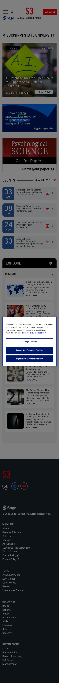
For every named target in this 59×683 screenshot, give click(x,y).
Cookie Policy (40, 333)
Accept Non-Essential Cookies (29, 350)
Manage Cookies (29, 342)
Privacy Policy (28, 333)
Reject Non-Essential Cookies (29, 359)
